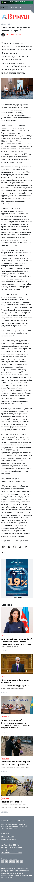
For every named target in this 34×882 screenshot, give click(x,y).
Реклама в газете (7, 836)
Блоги (22, 8)
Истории (14, 8)
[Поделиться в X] (20, 547)
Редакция (5, 834)
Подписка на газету (8, 839)
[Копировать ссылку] (26, 547)
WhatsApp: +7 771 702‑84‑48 (11, 852)
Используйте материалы (10, 824)
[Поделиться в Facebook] (3, 547)
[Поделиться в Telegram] (9, 547)
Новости (4, 8)
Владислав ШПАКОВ (13, 35)
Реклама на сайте (17, 597)
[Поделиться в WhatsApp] (15, 547)
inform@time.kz (7, 850)
